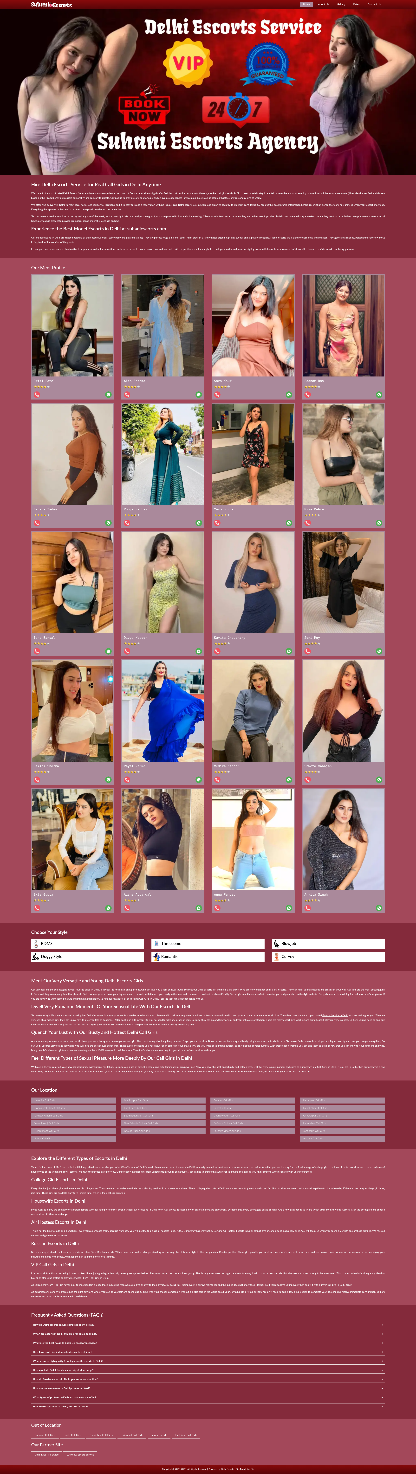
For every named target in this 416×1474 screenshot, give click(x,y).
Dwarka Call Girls (224, 1100)
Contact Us (374, 4)
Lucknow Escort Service (80, 1454)
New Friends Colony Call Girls (141, 1123)
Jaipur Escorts (159, 1435)
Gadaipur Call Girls (186, 1435)
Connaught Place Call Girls (49, 1108)
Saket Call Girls (222, 1108)
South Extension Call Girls (138, 1115)
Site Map (240, 1469)
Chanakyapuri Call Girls (227, 1115)
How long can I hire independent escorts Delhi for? (62, 1352)
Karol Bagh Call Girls (135, 1108)
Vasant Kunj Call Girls (46, 1123)
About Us (323, 4)
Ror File (250, 1469)
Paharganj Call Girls (314, 1100)
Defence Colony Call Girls (228, 1123)
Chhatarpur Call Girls (315, 1115)
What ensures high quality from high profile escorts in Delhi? (68, 1361)
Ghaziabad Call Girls (101, 1435)
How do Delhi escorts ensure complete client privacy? (64, 1325)
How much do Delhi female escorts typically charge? (63, 1370)
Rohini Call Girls (43, 1138)
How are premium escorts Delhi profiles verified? (61, 1388)
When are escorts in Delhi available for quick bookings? (65, 1334)
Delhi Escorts (227, 1469)
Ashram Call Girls (313, 1138)
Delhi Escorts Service (46, 1454)
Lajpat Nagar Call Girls (316, 1108)
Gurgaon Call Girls (44, 1435)
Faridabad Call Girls (132, 1435)
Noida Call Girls (72, 1435)
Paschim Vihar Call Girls (227, 1131)
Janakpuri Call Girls (314, 1131)
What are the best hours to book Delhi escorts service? (65, 1343)
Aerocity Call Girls (44, 1100)
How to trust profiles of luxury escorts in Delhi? (60, 1406)
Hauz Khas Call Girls (314, 1123)
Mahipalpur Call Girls (136, 1100)
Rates (356, 4)
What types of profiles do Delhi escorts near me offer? (64, 1397)
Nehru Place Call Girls (46, 1131)
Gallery (341, 4)
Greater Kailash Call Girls (48, 1115)
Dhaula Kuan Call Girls (137, 1131)
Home (306, 4)
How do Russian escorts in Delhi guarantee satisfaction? (65, 1379)
